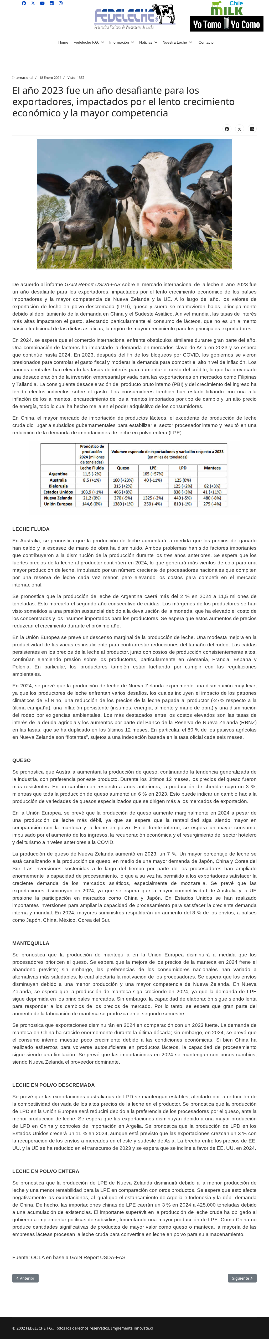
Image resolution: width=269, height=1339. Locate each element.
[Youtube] (42, 3)
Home (63, 42)
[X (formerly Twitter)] (239, 128)
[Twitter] (33, 3)
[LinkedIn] (252, 128)
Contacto (206, 42)
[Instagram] (61, 3)
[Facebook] (24, 3)
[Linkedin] (52, 3)
